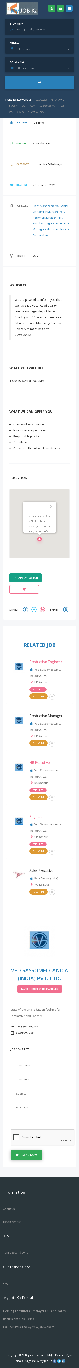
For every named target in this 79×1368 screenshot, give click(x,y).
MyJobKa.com (56, 1355)
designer (41, 99)
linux (20, 111)
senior (13, 105)
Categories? (18, 61)
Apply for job (28, 578)
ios (11, 111)
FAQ (5, 1283)
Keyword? (16, 23)
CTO (62, 105)
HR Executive (39, 762)
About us (9, 1209)
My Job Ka (46, 1361)
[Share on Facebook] (26, 610)
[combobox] (40, 49)
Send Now (29, 1155)
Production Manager (45, 715)
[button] (40, 540)
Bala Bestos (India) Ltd (48, 878)
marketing (57, 99)
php (32, 105)
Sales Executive (41, 870)
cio (23, 105)
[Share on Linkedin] (43, 610)
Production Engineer (45, 661)
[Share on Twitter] (34, 610)
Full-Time (38, 696)
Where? (14, 42)
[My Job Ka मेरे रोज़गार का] (22, 8)
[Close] (51, 507)
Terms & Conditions (15, 1252)
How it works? (12, 1222)
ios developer (47, 105)
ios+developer (37, 111)
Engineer (36, 816)
